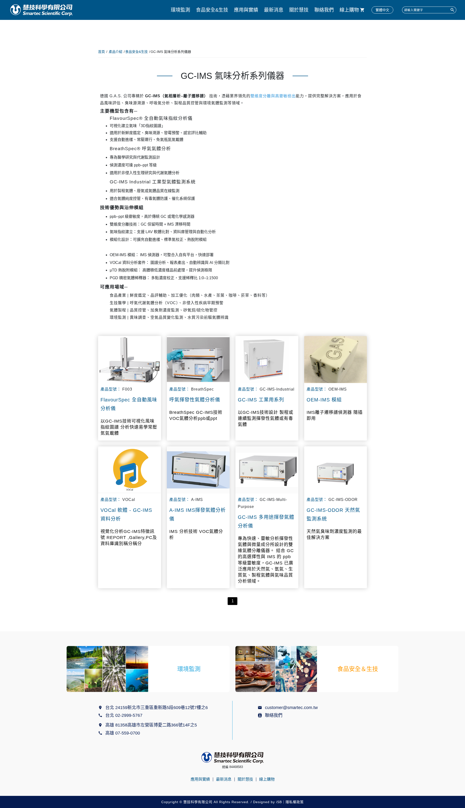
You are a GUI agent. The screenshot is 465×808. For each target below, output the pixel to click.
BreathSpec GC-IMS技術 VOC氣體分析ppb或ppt (195, 415)
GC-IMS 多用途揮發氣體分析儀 (266, 521)
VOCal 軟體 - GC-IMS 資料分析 (126, 514)
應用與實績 (246, 10)
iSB (279, 802)
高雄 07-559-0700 (123, 733)
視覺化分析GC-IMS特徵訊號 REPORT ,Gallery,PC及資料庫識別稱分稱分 (129, 537)
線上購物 (349, 10)
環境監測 (180, 10)
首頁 (101, 52)
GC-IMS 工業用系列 (261, 399)
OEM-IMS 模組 (324, 399)
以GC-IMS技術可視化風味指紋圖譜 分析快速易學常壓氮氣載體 (129, 427)
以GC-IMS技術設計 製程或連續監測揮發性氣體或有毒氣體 (265, 418)
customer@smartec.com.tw (291, 707)
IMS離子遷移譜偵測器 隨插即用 (335, 415)
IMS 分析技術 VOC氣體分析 (196, 534)
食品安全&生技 (212, 10)
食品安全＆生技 (357, 669)
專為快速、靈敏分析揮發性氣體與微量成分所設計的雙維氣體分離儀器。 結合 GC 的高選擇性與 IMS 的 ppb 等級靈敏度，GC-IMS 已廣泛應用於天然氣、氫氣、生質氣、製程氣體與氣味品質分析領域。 (266, 560)
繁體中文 (382, 10)
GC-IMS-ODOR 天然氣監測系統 (333, 514)
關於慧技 (299, 10)
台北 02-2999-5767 (123, 715)
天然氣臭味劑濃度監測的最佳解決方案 (334, 534)
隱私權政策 (295, 802)
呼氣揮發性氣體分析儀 (194, 399)
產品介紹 (115, 52)
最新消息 (273, 10)
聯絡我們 (324, 10)
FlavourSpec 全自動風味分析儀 (129, 404)
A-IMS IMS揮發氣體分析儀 (197, 514)
